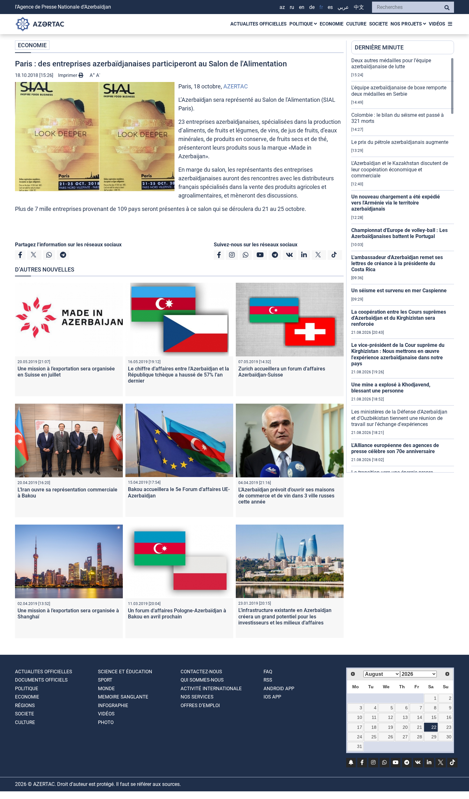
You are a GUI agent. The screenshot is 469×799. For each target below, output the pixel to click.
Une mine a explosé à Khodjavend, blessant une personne (390, 388)
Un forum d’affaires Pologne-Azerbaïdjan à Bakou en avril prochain (177, 614)
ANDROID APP (279, 688)
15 (433, 717)
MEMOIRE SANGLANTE (123, 697)
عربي (343, 7)
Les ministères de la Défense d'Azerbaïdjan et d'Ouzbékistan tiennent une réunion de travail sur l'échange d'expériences (399, 418)
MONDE (106, 688)
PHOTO (106, 722)
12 (390, 717)
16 (448, 717)
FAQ (268, 672)
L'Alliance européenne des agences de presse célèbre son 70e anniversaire (395, 448)
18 (373, 727)
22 (433, 727)
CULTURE (356, 24)
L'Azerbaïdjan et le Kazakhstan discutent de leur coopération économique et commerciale (399, 169)
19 (390, 727)
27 (405, 736)
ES (330, 7)
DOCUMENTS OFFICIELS (41, 680)
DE (312, 7)
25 (373, 736)
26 (390, 736)
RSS (268, 680)
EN (301, 7)
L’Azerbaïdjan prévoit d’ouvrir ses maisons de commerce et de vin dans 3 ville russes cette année (286, 496)
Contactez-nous (201, 672)
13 (405, 717)
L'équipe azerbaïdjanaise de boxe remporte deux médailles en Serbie (398, 91)
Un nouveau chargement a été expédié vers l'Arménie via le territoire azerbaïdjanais (395, 203)
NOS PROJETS (407, 24)
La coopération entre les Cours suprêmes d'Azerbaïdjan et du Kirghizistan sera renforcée (398, 318)
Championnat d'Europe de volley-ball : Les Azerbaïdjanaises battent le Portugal (399, 233)
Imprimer (68, 75)
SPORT (105, 680)
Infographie (113, 705)
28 (419, 736)
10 (359, 717)
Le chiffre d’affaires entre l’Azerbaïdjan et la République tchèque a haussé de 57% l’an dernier (178, 375)
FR (321, 7)
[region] (402, 264)
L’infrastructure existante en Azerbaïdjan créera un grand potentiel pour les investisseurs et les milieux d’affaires (284, 616)
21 (419, 727)
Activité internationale (211, 688)
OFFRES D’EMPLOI (200, 705)
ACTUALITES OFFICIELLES (258, 24)
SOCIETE (378, 24)
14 (419, 717)
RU (292, 7)
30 (448, 736)
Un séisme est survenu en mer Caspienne (399, 290)
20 (405, 727)
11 (374, 717)
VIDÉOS (437, 24)
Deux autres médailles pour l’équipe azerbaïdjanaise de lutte (391, 63)
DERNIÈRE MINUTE (379, 47)
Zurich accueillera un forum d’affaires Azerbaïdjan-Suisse (281, 372)
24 (359, 736)
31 (359, 746)
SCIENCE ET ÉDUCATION (125, 672)
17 (359, 727)
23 (448, 727)
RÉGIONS (25, 705)
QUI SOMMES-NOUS (202, 680)
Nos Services (197, 697)
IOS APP (272, 697)
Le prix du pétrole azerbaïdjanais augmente (399, 142)
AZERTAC (235, 86)
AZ (282, 7)
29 (433, 736)
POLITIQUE (301, 24)
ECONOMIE (331, 24)
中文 (359, 7)
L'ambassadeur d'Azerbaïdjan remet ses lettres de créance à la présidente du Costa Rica (397, 263)
